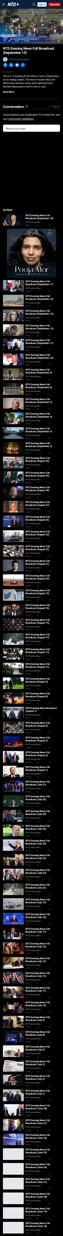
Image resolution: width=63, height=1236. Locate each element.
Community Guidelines (20, 118)
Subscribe (54, 4)
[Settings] (58, 41)
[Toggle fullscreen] (53, 41)
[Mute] (9, 41)
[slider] (31, 37)
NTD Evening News (19, 59)
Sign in (42, 4)
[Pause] (4, 41)
